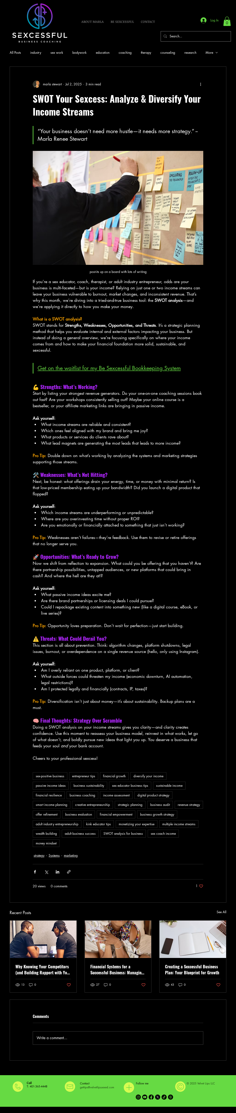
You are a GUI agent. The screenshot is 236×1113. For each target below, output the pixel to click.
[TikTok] (164, 1097)
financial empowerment (116, 814)
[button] (227, 21)
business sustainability (89, 785)
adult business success (80, 833)
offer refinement (46, 814)
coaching (125, 52)
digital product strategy (153, 795)
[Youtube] (144, 1097)
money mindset (46, 843)
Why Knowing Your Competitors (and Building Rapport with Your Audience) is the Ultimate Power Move (43, 969)
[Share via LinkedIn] (57, 872)
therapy (146, 52)
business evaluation (78, 814)
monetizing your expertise (136, 824)
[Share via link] (69, 872)
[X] (157, 1097)
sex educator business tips (130, 785)
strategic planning (130, 804)
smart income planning (51, 804)
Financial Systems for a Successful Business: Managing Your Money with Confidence (117, 969)
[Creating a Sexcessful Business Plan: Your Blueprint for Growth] (192, 939)
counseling (167, 52)
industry (35, 52)
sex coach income (163, 833)
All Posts (15, 52)
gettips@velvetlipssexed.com (97, 1087)
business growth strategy (157, 814)
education (102, 52)
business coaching (82, 795)
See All (221, 912)
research (190, 52)
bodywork (79, 52)
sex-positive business (50, 776)
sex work (56, 52)
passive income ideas (51, 785)
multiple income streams (178, 824)
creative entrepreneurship (92, 804)
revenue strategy (189, 804)
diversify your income (148, 776)
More (209, 52)
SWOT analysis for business (123, 833)
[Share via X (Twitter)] (46, 872)
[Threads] (170, 1097)
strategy (39, 855)
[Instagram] (138, 1097)
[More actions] (200, 84)
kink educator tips (98, 824)
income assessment (116, 795)
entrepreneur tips (83, 776)
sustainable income (169, 785)
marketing (71, 855)
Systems (54, 855)
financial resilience (49, 795)
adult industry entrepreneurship (57, 824)
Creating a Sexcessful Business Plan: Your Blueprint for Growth (192, 969)
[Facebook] (151, 1097)
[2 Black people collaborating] (43, 939)
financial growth (114, 776)
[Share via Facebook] (35, 872)
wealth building (46, 833)
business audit (160, 804)
